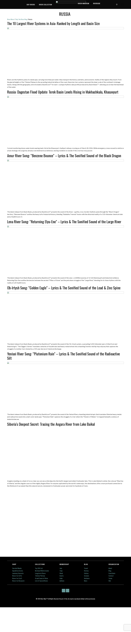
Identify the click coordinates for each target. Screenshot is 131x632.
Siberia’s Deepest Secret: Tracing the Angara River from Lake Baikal (51, 424)
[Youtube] (63, 590)
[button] (122, 4)
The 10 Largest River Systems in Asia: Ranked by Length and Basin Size (53, 23)
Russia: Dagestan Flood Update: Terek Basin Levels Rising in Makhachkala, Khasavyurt (62, 92)
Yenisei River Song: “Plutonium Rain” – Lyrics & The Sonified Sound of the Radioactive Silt (63, 356)
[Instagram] (67, 590)
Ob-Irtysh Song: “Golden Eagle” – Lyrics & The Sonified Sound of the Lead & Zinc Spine (63, 287)
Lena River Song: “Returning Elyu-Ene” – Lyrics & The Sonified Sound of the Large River (64, 221)
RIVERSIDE (96, 3)
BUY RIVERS (31, 4)
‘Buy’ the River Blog (21, 19)
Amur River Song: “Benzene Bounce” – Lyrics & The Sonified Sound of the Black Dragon (64, 155)
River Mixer (10, 19)
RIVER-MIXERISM (83, 3)
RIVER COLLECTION (45, 4)
